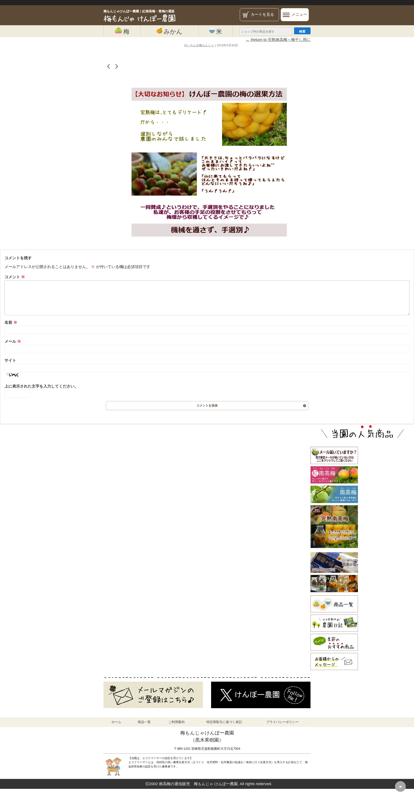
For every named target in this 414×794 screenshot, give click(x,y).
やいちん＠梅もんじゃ (199, 45)
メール (13, 341)
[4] (207, 162)
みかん (173, 31)
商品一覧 (144, 722)
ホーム (116, 722)
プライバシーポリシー (282, 722)
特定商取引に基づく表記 (224, 722)
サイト (10, 360)
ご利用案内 (176, 722)
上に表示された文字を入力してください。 (41, 386)
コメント (15, 277)
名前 (11, 322)
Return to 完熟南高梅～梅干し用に (278, 40)
